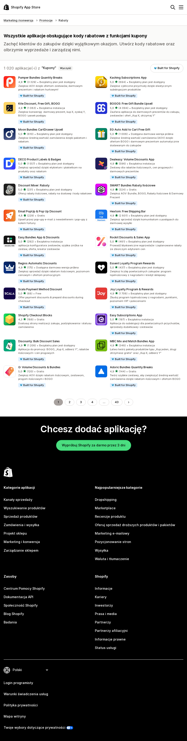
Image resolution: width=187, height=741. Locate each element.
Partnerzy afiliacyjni (111, 631)
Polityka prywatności (21, 705)
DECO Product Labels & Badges (39, 159)
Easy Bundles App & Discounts (39, 237)
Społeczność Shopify (21, 605)
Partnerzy (103, 622)
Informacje (103, 589)
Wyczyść (65, 68)
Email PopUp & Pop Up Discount (40, 211)
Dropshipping (106, 500)
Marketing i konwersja (22, 542)
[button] (48, 87)
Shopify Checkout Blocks (35, 315)
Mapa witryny (15, 716)
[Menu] (181, 7)
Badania (10, 622)
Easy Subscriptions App (126, 315)
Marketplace (105, 508)
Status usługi (105, 648)
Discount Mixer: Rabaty (33, 185)
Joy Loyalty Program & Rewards (131, 289)
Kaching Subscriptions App (128, 77)
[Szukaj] (173, 7)
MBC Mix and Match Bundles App (132, 341)
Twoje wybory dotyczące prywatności (34, 728)
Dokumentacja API (18, 597)
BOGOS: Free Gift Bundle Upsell (131, 103)
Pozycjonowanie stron (113, 542)
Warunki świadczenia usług (26, 694)
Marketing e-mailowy (112, 533)
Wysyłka (101, 550)
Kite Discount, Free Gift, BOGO (39, 103)
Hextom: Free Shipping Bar (128, 211)
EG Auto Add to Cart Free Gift (130, 129)
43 (117, 402)
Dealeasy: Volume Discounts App (132, 159)
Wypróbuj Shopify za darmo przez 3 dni (93, 445)
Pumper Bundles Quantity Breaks (40, 77)
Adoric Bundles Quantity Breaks (131, 367)
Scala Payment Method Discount (40, 289)
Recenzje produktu (110, 517)
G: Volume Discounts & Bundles (39, 367)
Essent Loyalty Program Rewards (132, 263)
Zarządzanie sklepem (21, 550)
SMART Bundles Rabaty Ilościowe (132, 185)
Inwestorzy (104, 605)
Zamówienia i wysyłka (21, 525)
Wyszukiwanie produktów (24, 508)
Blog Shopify (14, 614)
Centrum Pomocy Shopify (24, 589)
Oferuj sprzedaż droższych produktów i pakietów (135, 525)
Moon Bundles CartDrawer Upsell (40, 129)
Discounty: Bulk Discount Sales (39, 341)
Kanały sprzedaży (18, 500)
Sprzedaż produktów (20, 517)
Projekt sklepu (15, 533)
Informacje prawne (110, 639)
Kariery (100, 597)
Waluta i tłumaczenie (112, 559)
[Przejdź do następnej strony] (128, 402)
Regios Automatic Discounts (37, 263)
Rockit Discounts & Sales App (130, 237)
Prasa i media (106, 614)
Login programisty (18, 683)
